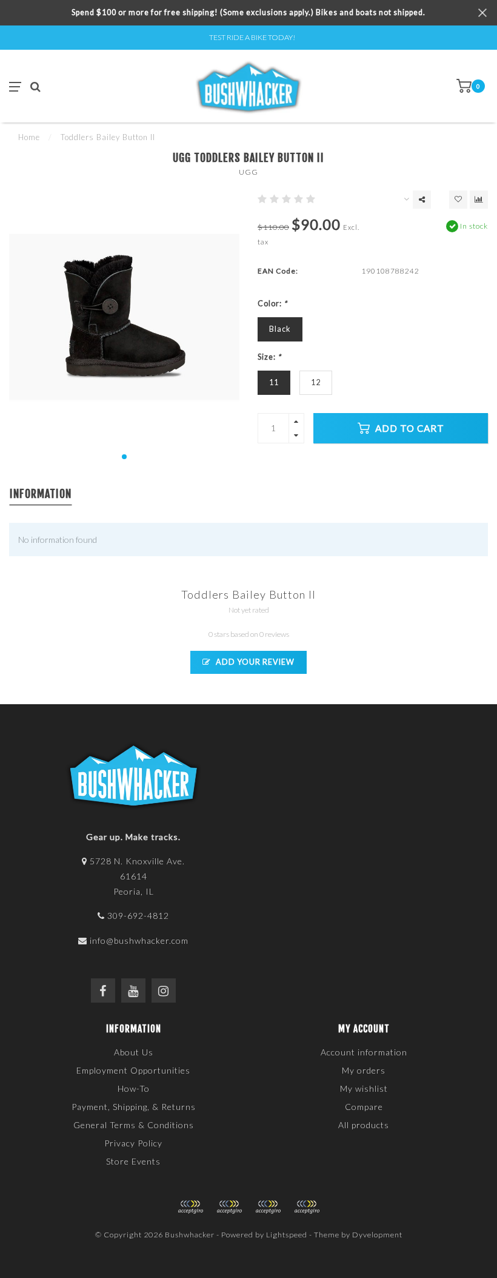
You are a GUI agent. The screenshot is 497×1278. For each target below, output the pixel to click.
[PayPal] (229, 1207)
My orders (363, 1070)
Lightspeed (286, 1234)
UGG (248, 172)
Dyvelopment (377, 1234)
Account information (364, 1052)
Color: (272, 303)
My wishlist (364, 1088)
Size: (269, 357)
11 (274, 382)
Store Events (133, 1161)
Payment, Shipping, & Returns (134, 1106)
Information (41, 493)
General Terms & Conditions (133, 1125)
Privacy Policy (133, 1143)
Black (280, 329)
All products (363, 1125)
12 (316, 382)
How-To (134, 1088)
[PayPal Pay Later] (268, 1207)
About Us (133, 1052)
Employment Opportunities (133, 1070)
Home (29, 137)
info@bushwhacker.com (139, 940)
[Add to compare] (479, 199)
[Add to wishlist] (458, 199)
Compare (364, 1106)
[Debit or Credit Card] (190, 1207)
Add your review (254, 662)
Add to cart (408, 428)
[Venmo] (307, 1207)
